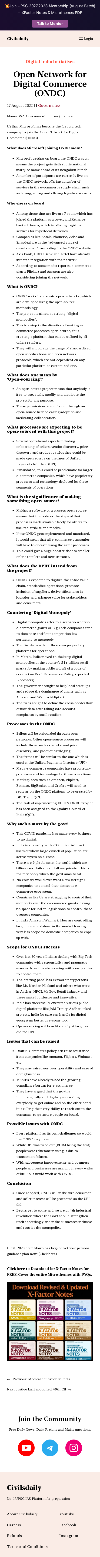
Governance (49, 105)
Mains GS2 (15, 116)
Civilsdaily (18, 38)
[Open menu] (81, 38)
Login (88, 39)
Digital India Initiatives (50, 61)
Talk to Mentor (50, 23)
